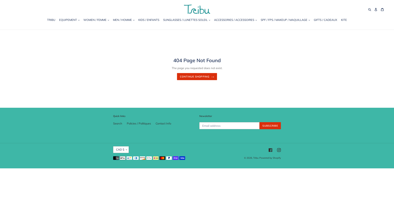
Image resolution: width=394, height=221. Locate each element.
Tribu (256, 157)
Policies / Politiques (139, 123)
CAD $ (120, 149)
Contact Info (163, 123)
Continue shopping (194, 76)
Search (117, 123)
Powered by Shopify (270, 157)
